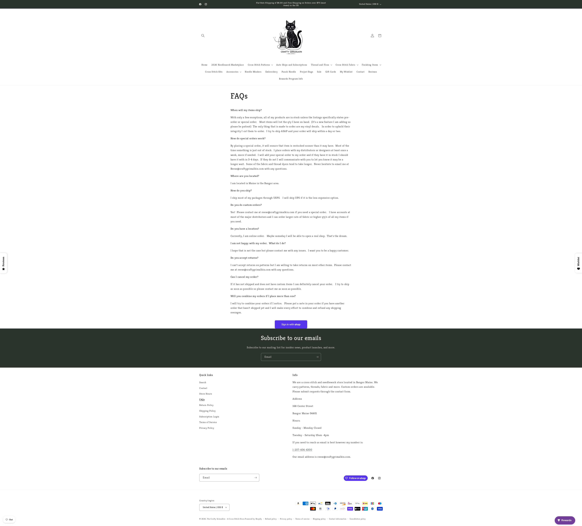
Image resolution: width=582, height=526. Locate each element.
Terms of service (302, 519)
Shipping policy (319, 519)
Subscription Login (209, 416)
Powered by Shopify (253, 519)
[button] (203, 35)
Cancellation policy (358, 519)
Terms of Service (208, 422)
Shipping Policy (207, 410)
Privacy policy (286, 519)
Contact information (337, 519)
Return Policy (206, 405)
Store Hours (205, 393)
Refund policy (271, 519)
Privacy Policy (206, 427)
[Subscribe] (317, 357)
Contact (203, 388)
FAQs (202, 399)
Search (202, 382)
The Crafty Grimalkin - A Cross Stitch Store (225, 519)
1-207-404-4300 (302, 449)
